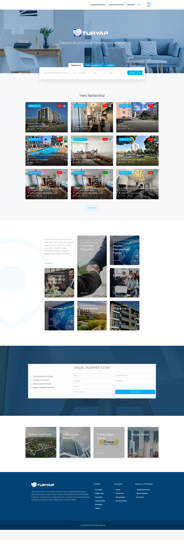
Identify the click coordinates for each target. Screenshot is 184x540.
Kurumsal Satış (121, 501)
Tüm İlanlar (92, 208)
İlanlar (118, 490)
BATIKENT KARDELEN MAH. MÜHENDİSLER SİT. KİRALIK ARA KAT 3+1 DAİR (90, 189)
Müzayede (98, 504)
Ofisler (110, 65)
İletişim (97, 508)
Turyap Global (100, 501)
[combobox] (85, 72)
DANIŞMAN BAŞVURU (98, 5)
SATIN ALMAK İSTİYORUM (43, 376)
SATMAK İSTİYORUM (41, 380)
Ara (133, 73)
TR (139, 5)
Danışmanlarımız (94, 65)
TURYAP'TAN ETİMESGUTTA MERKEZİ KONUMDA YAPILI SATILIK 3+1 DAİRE (91, 156)
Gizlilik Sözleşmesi (143, 490)
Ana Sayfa (98, 490)
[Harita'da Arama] (140, 72)
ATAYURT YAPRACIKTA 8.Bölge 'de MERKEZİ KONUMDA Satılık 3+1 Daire (134, 156)
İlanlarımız (76, 65)
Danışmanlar (120, 497)
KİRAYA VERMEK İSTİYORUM (44, 388)
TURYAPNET (131, 5)
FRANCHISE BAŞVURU (116, 5)
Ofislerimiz (120, 493)
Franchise (98, 497)
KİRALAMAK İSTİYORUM (42, 384)
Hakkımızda (99, 493)
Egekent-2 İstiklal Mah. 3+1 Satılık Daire (42, 124)
